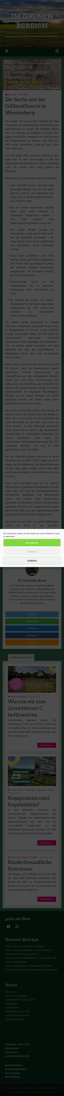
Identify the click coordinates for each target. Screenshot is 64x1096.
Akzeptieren (32, 542)
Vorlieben (32, 560)
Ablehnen (32, 551)
